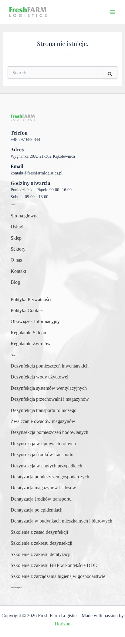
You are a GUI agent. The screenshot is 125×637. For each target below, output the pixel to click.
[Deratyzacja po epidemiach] (36, 510)
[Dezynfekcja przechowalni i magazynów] (50, 399)
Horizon (62, 623)
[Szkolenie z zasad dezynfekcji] (39, 532)
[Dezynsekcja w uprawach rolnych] (43, 444)
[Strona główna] (25, 216)
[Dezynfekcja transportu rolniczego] (43, 410)
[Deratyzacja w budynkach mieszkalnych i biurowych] (61, 521)
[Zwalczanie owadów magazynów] (43, 421)
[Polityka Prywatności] (31, 300)
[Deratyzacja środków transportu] (41, 499)
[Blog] (15, 282)
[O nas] (16, 260)
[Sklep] (16, 238)
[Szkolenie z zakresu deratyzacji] (40, 554)
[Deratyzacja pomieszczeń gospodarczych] (50, 477)
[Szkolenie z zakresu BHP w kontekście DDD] (54, 565)
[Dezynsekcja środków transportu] (42, 455)
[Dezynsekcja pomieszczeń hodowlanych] (49, 432)
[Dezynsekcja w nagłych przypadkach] (46, 466)
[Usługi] (17, 227)
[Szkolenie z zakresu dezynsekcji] (41, 543)
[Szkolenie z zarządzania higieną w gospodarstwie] (58, 576)
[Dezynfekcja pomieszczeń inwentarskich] (50, 366)
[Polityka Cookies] (27, 311)
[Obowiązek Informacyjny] (35, 322)
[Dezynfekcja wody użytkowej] (39, 377)
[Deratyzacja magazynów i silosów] (43, 488)
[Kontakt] (18, 271)
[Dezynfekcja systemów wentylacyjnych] (49, 388)
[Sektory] (18, 249)
